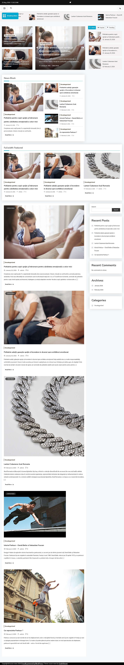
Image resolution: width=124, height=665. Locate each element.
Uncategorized (10, 35)
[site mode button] (120, 8)
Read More (8, 135)
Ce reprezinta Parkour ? (68, 132)
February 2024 (98, 290)
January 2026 (98, 285)
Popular (101, 27)
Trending (111, 27)
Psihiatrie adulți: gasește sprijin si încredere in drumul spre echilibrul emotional (40, 16)
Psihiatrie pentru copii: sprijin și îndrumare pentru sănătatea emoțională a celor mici (15, 41)
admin (20, 192)
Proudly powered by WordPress (32, 664)
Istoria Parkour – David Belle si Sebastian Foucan (71, 119)
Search (94, 207)
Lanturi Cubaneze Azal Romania (73, 16)
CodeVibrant (63, 664)
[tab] (92, 27)
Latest (93, 27)
